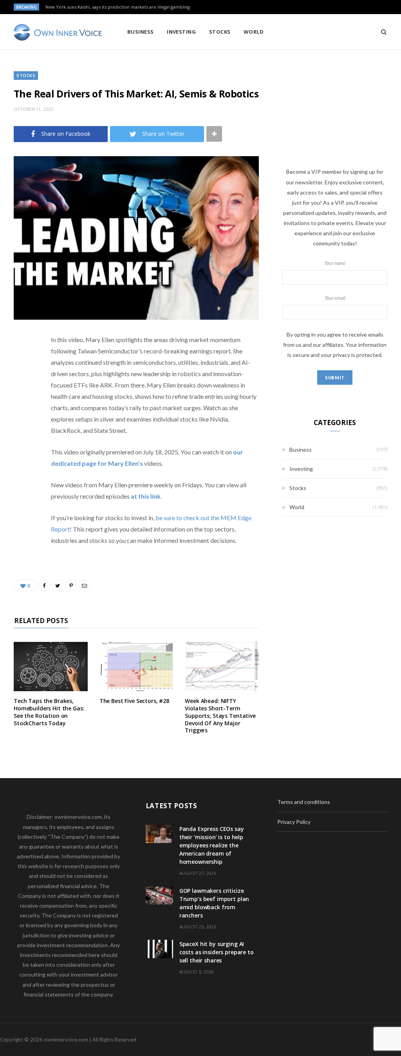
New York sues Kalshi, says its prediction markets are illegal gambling (117, 7)
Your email (335, 298)
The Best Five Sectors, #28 (134, 701)
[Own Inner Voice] (58, 32)
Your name (334, 263)
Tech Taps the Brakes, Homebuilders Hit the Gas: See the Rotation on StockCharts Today (49, 712)
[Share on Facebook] (21, 363)
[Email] (21, 423)
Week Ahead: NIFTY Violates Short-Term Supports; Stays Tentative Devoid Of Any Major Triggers (220, 715)
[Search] (381, 31)
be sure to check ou (181, 517)
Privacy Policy (294, 821)
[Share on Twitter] (21, 383)
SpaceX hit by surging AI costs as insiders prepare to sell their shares (216, 952)
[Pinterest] (21, 403)
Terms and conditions (303, 801)
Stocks (220, 31)
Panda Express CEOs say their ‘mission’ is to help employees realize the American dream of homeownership (211, 845)
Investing (181, 31)
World (254, 31)
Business (140, 31)
